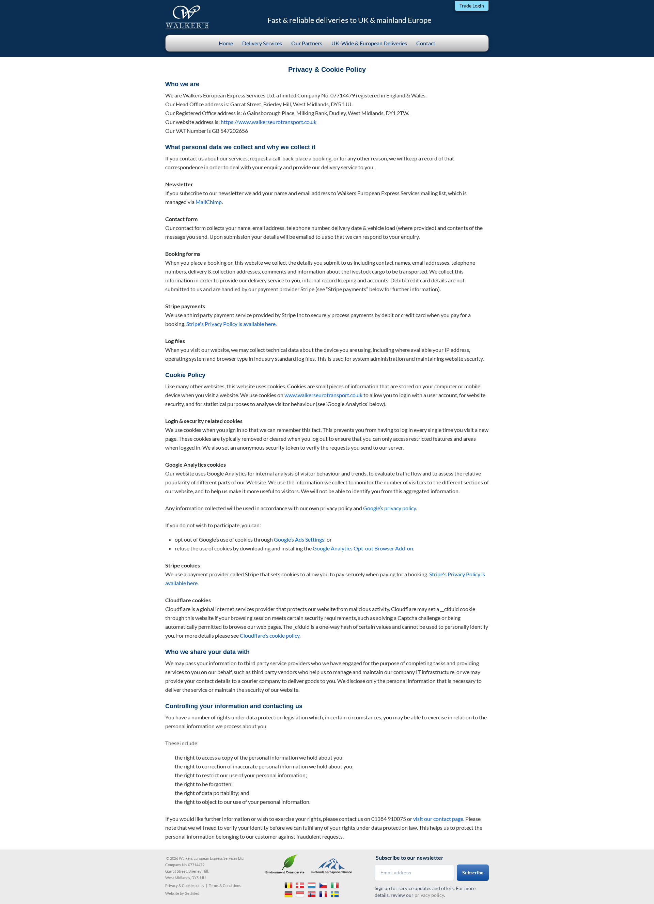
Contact (425, 43)
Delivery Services (262, 43)
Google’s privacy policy (389, 508)
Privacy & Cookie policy (184, 885)
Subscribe (472, 872)
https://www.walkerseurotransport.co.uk (268, 122)
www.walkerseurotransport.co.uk (323, 395)
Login (472, 6)
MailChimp (209, 202)
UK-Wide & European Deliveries (369, 43)
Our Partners (306, 43)
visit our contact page (438, 818)
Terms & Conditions (225, 885)
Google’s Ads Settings (299, 539)
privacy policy (429, 895)
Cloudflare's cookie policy (269, 635)
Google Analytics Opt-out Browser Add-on (363, 548)
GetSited (192, 893)
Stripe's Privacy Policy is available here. (231, 324)
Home (226, 43)
